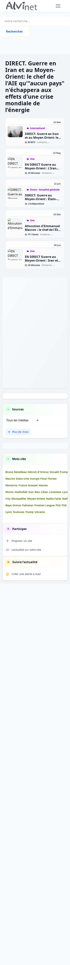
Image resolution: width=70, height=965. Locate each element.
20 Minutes (34, 173)
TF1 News (33, 234)
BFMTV (31, 142)
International (37, 128)
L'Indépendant (36, 203)
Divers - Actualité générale (45, 189)
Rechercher (14, 31)
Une (32, 159)
